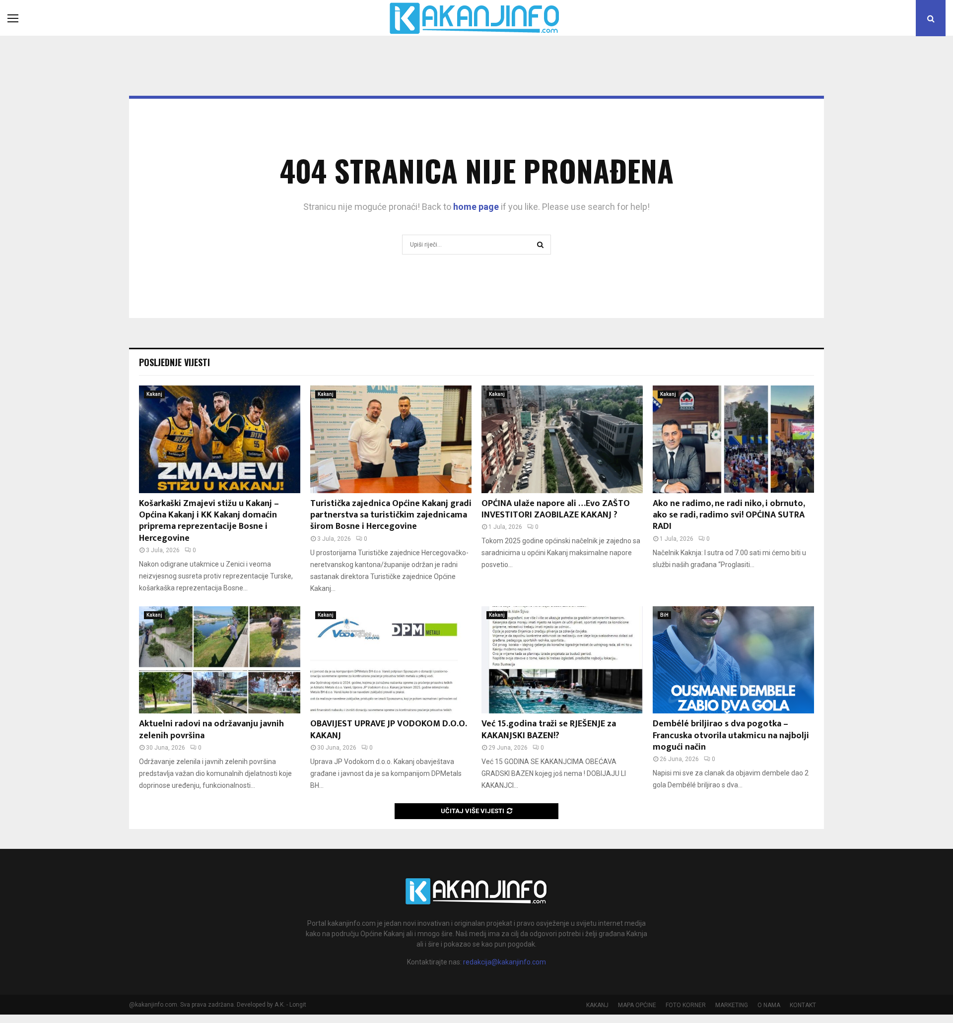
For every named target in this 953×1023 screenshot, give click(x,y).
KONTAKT (803, 1005)
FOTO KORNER (686, 1005)
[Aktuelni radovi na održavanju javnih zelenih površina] (219, 660)
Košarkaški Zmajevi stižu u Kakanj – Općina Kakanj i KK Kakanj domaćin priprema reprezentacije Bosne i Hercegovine (209, 521)
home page (476, 206)
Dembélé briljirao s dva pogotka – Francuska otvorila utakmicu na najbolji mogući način (731, 735)
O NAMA (768, 1005)
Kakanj (154, 394)
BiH (664, 615)
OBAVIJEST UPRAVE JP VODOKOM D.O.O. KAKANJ (388, 729)
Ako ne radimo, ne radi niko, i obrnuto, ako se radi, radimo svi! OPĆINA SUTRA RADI (729, 515)
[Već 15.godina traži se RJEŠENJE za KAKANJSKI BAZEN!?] (562, 660)
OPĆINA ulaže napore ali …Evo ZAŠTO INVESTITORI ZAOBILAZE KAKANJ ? (555, 509)
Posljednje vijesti (174, 362)
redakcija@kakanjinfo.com (504, 962)
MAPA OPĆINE (637, 1005)
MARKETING (731, 1005)
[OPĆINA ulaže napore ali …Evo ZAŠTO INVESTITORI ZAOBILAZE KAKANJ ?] (562, 439)
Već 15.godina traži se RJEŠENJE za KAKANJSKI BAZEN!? (548, 729)
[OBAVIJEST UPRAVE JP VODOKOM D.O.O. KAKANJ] (391, 660)
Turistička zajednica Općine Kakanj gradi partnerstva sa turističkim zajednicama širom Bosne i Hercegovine (391, 515)
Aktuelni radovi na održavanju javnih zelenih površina (211, 729)
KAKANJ (597, 1005)
